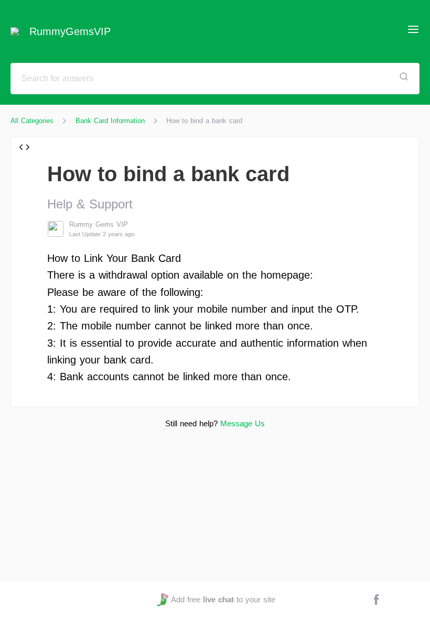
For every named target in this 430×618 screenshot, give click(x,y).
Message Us (242, 423)
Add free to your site (223, 599)
